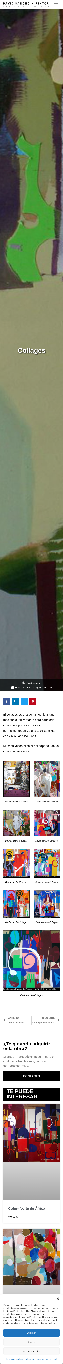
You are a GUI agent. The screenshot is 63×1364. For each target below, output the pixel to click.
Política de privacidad (35, 1359)
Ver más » (13, 1217)
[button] (58, 1298)
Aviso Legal (51, 1359)
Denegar (31, 1342)
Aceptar (31, 1332)
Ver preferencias (31, 1351)
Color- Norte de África (26, 1208)
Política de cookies (14, 1359)
